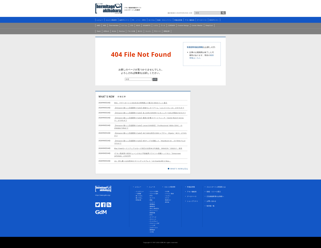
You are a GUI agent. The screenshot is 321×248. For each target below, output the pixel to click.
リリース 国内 (154, 191)
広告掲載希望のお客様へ (215, 196)
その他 (152, 232)
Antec (114, 31)
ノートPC (152, 225)
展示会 (167, 202)
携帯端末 (152, 230)
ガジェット (153, 219)
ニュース (152, 187)
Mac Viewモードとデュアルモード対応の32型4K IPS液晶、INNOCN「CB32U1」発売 (148, 148)
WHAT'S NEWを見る (179, 169)
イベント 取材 (169, 193)
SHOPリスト (214, 20)
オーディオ (153, 217)
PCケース (157, 31)
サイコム (124, 25)
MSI (104, 25)
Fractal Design (183, 25)
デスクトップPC (154, 223)
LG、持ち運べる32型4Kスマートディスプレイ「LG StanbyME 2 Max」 (142, 161)
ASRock (106, 31)
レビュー (100, 20)
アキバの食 (131, 31)
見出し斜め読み (154, 208)
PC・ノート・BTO (139, 20)
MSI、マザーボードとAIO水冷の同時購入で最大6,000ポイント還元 (140, 103)
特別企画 (138, 200)
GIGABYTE (146, 25)
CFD (131, 25)
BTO (151, 196)
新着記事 (167, 31)
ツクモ (155, 25)
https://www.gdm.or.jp (102, 195)
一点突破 (138, 193)
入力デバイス (154, 227)
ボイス (167, 198)
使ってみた (139, 196)
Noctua (122, 31)
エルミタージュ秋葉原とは (216, 187)
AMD (98, 25)
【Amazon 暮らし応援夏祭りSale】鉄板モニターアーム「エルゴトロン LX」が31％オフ (149, 108)
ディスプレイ (154, 221)
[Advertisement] (196, 7)
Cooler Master (197, 25)
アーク (163, 25)
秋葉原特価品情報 (195, 47)
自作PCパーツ (124, 20)
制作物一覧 (211, 206)
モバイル (151, 20)
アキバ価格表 (189, 20)
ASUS (138, 25)
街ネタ (140, 31)
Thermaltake (113, 25)
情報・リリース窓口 (214, 192)
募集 (151, 200)
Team (99, 31)
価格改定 (152, 206)
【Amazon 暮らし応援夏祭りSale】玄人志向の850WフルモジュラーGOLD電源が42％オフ (150, 113)
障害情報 (152, 213)
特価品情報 (178, 20)
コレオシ (148, 31)
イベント (152, 202)
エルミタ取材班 (111, 20)
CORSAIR (171, 25)
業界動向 (152, 204)
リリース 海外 (154, 193)
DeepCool (209, 25)
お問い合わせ (211, 201)
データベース (202, 20)
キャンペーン (154, 210)
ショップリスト (192, 201)
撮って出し (139, 198)
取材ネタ (168, 200)
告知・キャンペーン (164, 20)
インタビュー (140, 191)
